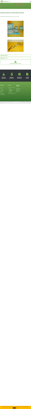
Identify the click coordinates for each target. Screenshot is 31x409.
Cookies (17, 91)
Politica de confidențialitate (18, 90)
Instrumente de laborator (19, 78)
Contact (1, 88)
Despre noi (1, 87)
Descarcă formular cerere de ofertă (5, 55)
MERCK (1, 92)
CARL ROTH (1, 91)
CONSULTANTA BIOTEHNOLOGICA (2, 94)
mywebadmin (29, 102)
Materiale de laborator (3, 78)
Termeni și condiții (18, 88)
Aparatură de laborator (11, 78)
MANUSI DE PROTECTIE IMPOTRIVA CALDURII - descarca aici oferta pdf (9, 16)
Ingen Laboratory (5, 1)
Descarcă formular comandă (5, 58)
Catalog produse (27, 78)
